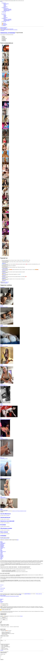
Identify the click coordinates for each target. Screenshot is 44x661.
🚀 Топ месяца (6, 29)
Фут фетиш (3, 524)
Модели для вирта (3, 595)
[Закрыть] (1, 621)
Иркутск (1, 558)
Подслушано (6, 6)
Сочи (1, 559)
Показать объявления (3, 652)
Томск (1, 557)
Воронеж (1, 554)
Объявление (4, 263)
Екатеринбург (2, 543)
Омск (1, 553)
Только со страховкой (4, 648)
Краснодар (1, 544)
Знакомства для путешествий (7, 521)
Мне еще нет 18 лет (3, 614)
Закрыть (4, 619)
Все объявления (6, 8)
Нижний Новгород (3, 551)
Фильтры (2, 511)
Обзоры (5, 16)
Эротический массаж (5, 517)
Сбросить (1, 650)
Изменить (2, 659)
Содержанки (15, 29)
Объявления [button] (4, 7)
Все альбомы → (2, 287)
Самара (1, 552)
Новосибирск (2, 545)
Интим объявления (6, 10)
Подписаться (4, 617)
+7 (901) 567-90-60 (4, 268)
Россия (1, 541)
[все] (17, 539)
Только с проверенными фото (5, 646)
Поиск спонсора (4, 531)
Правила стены (2, 589)
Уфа (1, 549)
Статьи (5, 5)
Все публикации (6, 3)
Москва (1, 542)
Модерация (1, 591)
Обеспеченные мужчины (6, 528)
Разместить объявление (4, 282)
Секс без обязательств (5, 513)
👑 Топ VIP (2, 29)
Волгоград (1, 555)
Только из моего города (4, 649)
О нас (1, 586)
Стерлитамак (2, 30)
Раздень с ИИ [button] (4, 11)
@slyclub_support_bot (39, 593)
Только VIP (3, 647)
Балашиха (1, 556)
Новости (5, 4)
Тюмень (1, 548)
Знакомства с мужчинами (7, 32)
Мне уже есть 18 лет (3, 613)
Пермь (1, 550)
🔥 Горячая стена (11, 29)
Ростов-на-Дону (2, 547)
